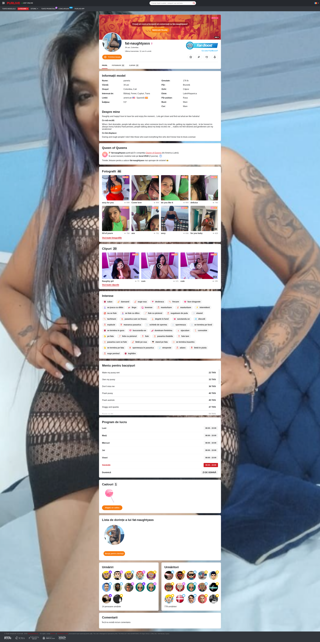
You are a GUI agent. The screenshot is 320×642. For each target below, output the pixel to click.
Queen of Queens (154, 153)
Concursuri (64, 9)
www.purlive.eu (33, 633)
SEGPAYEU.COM (62, 633)
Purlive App (79, 9)
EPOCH (52, 633)
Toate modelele (9, 9)
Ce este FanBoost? (210, 51)
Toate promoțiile (48, 9)
